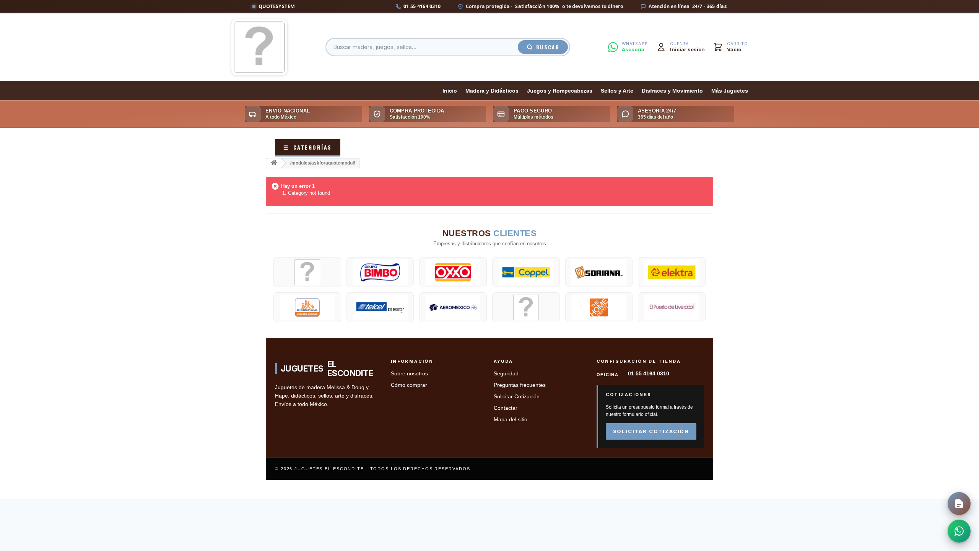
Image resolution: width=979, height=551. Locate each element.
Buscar (547, 47)
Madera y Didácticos (492, 91)
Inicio (449, 91)
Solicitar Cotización (517, 396)
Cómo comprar (409, 385)
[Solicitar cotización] (959, 503)
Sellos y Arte (617, 91)
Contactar (505, 408)
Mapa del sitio (510, 419)
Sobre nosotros (409, 374)
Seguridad (506, 374)
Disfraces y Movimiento (672, 91)
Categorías (307, 147)
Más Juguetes (729, 91)
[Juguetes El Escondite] (259, 47)
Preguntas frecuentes (520, 385)
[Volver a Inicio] (274, 163)
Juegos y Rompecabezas (559, 91)
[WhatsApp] (959, 531)
